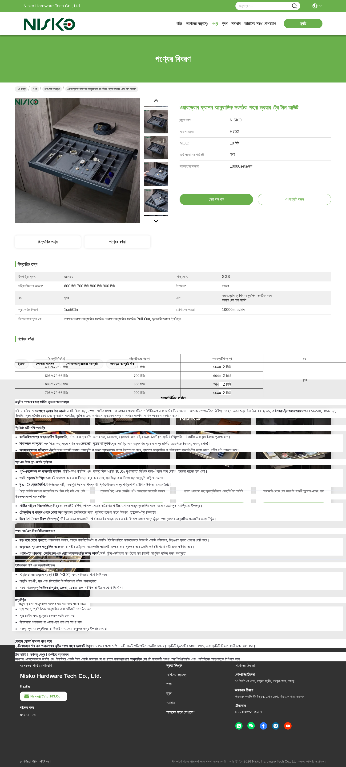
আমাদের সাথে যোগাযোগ (260, 23)
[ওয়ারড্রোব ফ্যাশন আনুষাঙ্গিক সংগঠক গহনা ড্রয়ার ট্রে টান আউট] (77, 160)
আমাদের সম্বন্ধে (197, 23)
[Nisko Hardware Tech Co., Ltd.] (49, 23)
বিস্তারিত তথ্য (48, 241)
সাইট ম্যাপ (45, 761)
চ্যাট (303, 23)
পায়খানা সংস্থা (52, 89)
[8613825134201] (239, 726)
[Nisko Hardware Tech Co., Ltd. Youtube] (288, 726)
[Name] (294, 6)
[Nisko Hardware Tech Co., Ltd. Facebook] (263, 726)
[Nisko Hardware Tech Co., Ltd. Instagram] (275, 726)
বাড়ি (179, 23)
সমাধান (236, 23)
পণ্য (215, 23)
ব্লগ (225, 23)
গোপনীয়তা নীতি (28, 761)
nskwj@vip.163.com (46, 696)
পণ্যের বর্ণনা (117, 241)
